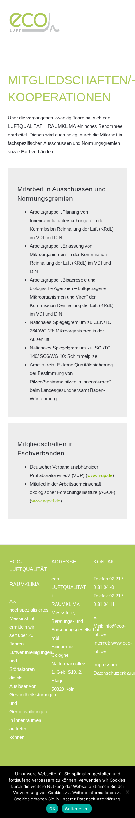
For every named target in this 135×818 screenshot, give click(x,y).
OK (52, 808)
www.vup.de (99, 475)
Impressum (105, 664)
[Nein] (127, 792)
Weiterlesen (77, 808)
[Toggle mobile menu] (123, 17)
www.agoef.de (45, 500)
